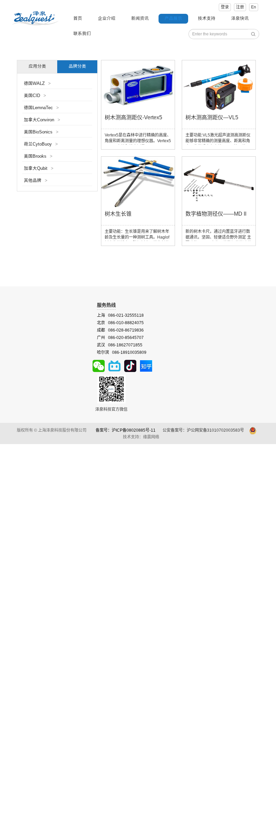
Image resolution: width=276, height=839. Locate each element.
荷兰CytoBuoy (41, 144)
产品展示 (173, 18)
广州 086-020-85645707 (120, 337)
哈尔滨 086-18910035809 (121, 352)
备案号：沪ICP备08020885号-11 (126, 430)
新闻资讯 (140, 18)
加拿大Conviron (42, 120)
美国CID (35, 95)
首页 (77, 18)
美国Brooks (38, 156)
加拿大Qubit (39, 168)
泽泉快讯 (240, 18)
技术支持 (206, 18)
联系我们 (82, 33)
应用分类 (37, 66)
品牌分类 (77, 66)
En (253, 7)
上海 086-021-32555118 (120, 315)
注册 (240, 7)
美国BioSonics (41, 132)
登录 (225, 7)
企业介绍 (106, 18)
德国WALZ (37, 83)
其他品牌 (35, 180)
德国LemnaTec (41, 107)
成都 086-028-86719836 (120, 330)
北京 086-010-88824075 (120, 322)
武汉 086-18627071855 (119, 345)
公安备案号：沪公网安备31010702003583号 (204, 430)
